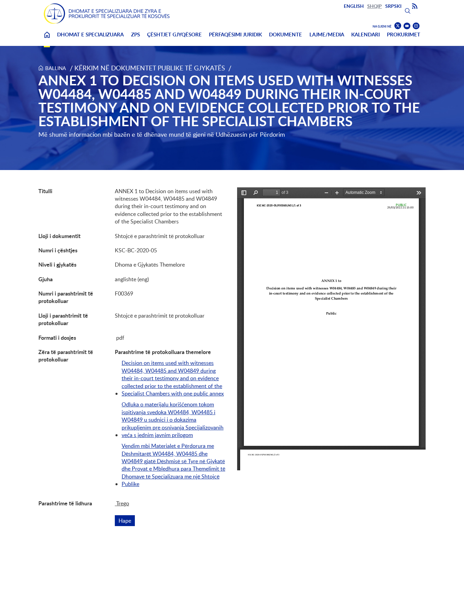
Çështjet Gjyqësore (174, 34)
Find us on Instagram (416, 26)
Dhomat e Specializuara (90, 34)
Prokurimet (403, 34)
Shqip (374, 6)
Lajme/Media (326, 34)
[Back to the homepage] (106, 13)
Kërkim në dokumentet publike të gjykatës (149, 68)
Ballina (47, 39)
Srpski (393, 6)
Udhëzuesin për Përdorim (250, 134)
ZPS (135, 34)
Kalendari (365, 34)
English (354, 6)
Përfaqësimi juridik (235, 34)
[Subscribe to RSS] (414, 6)
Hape (127, 520)
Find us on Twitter (397, 26)
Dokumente (285, 34)
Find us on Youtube (407, 26)
